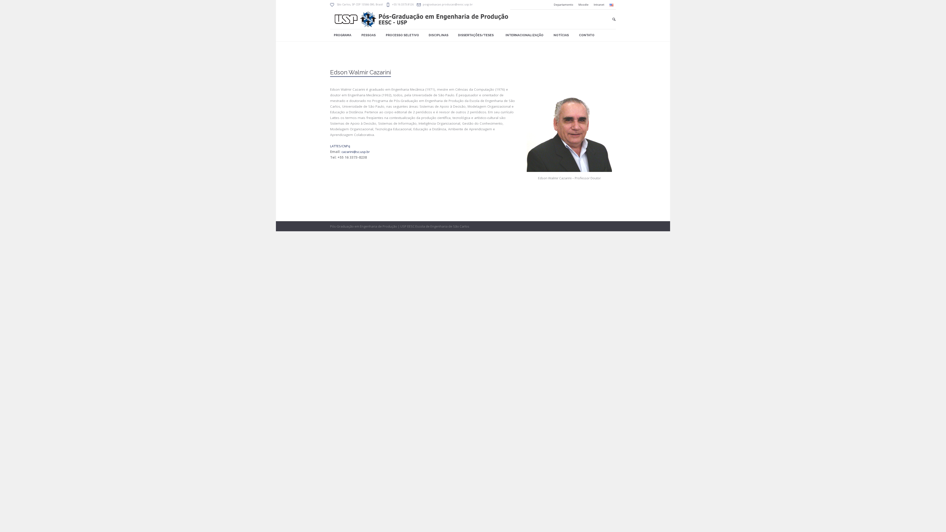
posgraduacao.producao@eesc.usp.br (448, 4)
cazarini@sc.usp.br (355, 152)
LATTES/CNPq (340, 146)
